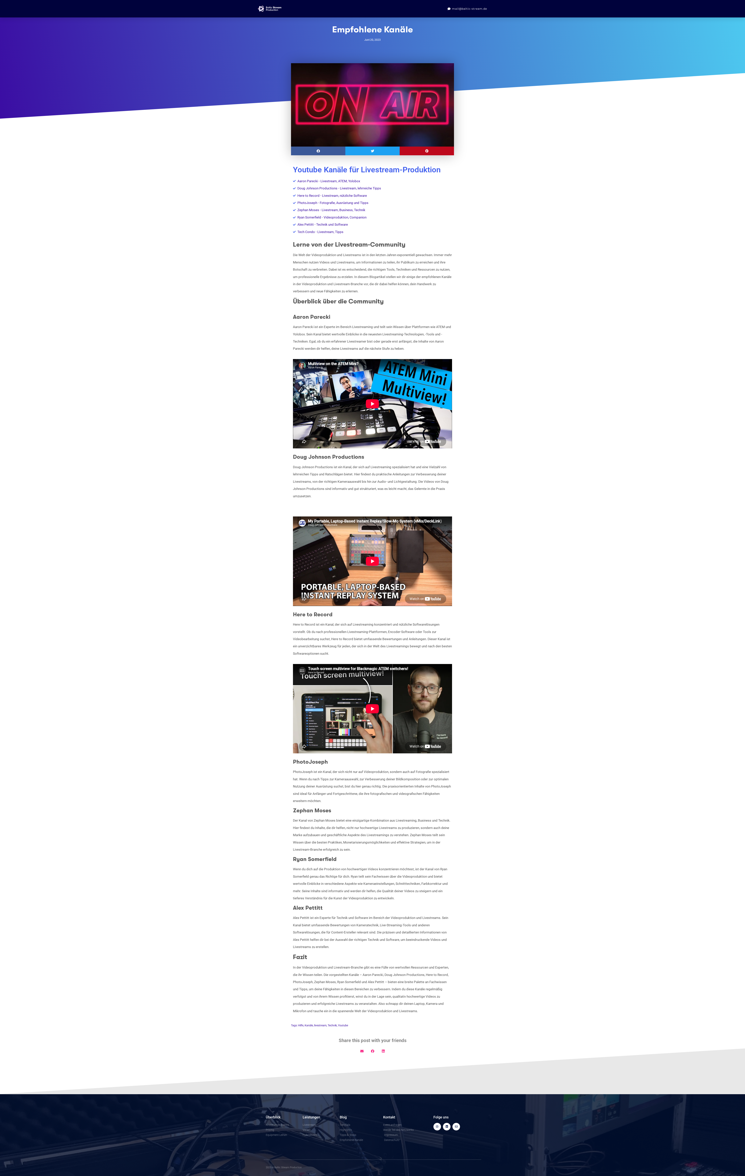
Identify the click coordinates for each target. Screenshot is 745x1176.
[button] (318, 151)
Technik (332, 1025)
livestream (320, 1025)
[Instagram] (437, 1126)
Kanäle (309, 1025)
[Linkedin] (446, 1126)
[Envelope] (456, 1126)
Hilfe (300, 1025)
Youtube (343, 1025)
